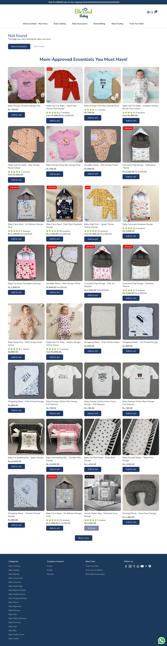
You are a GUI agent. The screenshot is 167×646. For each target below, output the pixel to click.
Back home (39, 46)
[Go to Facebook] (126, 566)
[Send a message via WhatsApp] (161, 641)
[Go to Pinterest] (149, 566)
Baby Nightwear (15, 606)
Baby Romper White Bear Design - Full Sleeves (139, 403)
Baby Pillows (14, 602)
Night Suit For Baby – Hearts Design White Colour (63, 344)
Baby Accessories (79, 23)
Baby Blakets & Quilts (17, 590)
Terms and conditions (94, 570)
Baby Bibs (13, 630)
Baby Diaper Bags (16, 586)
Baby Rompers (14, 610)
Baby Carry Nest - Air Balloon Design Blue (25, 226)
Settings (50, 574)
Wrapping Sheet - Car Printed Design (140, 342)
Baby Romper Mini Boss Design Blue (101, 105)
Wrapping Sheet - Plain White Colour (102, 342)
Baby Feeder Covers (16, 634)
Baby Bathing (99, 23)
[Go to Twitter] (134, 566)
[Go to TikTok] (146, 566)
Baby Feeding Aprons (17, 594)
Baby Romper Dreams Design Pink (24, 105)
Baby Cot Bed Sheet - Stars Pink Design (138, 459)
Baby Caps (13, 626)
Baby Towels (14, 638)
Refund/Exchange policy (95, 574)
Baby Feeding (117, 23)
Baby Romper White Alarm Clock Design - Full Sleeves (100, 403)
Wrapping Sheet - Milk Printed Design (26, 401)
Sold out (92, 528)
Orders (50, 566)
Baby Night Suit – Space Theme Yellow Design (99, 226)
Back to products (19, 46)
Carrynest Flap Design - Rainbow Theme (138, 285)
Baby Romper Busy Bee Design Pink (63, 165)
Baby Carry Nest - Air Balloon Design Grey (63, 515)
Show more (83, 538)
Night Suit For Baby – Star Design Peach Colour (24, 166)
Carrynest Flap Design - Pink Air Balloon (99, 285)
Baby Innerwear (15, 622)
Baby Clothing (60, 23)
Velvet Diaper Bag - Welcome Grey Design (101, 515)
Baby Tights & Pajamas (18, 618)
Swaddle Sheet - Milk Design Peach (101, 165)
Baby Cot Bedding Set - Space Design (25, 457)
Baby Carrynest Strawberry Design (24, 283)
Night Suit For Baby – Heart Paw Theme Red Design (61, 107)
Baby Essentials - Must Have (35, 23)
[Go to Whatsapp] (137, 566)
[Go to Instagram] (130, 566)
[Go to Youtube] (142, 566)
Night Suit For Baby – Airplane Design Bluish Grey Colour (140, 107)
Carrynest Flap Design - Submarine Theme (139, 166)
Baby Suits (13, 614)
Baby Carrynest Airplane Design (138, 224)
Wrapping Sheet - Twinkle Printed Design (24, 515)
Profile (49, 570)
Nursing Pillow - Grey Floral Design (139, 513)
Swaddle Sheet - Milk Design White (63, 283)
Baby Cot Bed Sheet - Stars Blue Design (99, 459)
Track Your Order (136, 23)
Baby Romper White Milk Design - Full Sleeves (62, 403)
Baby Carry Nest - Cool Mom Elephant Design (64, 226)
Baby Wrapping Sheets (18, 598)
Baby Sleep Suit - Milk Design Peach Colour (25, 344)
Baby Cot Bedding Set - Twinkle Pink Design (63, 459)
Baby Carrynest (15, 582)
